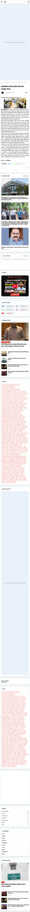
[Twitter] (12, 164)
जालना (18, 433)
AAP (14, 391)
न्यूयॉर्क (17, 442)
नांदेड (16, 440)
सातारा (20, 477)
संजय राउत (22, 475)
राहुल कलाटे (16, 468)
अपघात (3, 405)
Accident (18, 391)
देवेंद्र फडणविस (22, 435)
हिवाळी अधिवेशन (8, 482)
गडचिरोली (10, 426)
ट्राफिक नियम (9, 435)
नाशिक (20, 440)
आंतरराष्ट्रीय (20, 410)
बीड (22, 449)
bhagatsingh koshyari (6, 394)
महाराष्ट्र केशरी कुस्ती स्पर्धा (6, 456)
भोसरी (22, 451)
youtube (9, 313)
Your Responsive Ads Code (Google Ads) (15, 583)
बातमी (3, 449)
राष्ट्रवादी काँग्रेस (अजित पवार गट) (7, 468)
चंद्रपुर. (3, 428)
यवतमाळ (24, 461)
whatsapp (9, 309)
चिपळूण (15, 428)
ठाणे (13, 435)
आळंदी (20, 417)
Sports (10, 401)
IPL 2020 (22, 396)
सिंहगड (7, 479)
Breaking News (15, 394)
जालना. (22, 433)
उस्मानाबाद (16, 419)
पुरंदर (15, 447)
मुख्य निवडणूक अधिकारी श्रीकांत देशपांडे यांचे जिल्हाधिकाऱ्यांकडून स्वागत (18, 352)
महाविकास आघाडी (11, 458)
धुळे (13, 438)
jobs (8, 398)
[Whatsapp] (15, 164)
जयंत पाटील (9, 433)
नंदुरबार (20, 438)
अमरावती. (16, 405)
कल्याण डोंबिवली (23, 421)
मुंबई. (21, 461)
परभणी (7, 445)
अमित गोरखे (22, 405)
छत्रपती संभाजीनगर (13, 431)
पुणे (20, 445)
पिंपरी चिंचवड (7, 82)
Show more (25, 176)
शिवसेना (22, 472)
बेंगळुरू (3, 451)
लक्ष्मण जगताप (4, 470)
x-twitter (23, 306)
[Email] (20, 164)
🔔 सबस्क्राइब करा (15, 294)
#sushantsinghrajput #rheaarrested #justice (10, 389)
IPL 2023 (3, 398)
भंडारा (11, 451)
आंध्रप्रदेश (9, 412)
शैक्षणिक (11, 475)
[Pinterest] (17, 164)
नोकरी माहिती (12, 442)
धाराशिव (10, 438)
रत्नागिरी (3, 463)
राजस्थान (3, 465)
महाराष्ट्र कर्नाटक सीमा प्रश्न (15, 454)
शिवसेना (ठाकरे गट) (5, 475)
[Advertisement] (15, 788)
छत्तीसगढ (23, 428)
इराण (23, 417)
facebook (9, 306)
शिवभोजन (17, 472)
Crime (3, 396)
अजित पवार (15, 403)
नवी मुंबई (8, 440)
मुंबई (17, 461)
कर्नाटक (17, 421)
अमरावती (12, 405)
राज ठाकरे (12, 463)
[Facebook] (9, 164)
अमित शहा (3, 408)
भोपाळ (18, 451)
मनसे (25, 451)
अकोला (22, 401)
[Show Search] (1, 1)
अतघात (25, 403)
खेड (6, 426)
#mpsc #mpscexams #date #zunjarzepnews (10, 384)
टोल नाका (3, 435)
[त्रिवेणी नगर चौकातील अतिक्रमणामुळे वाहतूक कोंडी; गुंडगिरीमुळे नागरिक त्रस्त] (4, 373)
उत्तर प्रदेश (4, 419)
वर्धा (12, 470)
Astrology (24, 391)
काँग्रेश (3, 424)
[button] (28, 2)
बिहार (19, 449)
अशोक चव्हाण (4, 410)
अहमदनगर (9, 410)
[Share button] (23, 164)
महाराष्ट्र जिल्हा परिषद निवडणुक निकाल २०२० (19, 456)
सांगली (8, 477)
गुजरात (15, 426)
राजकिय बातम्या (18, 463)
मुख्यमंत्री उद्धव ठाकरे (12, 461)
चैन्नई (19, 428)
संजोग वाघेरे (4, 477)
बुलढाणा (26, 449)
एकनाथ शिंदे (21, 419)
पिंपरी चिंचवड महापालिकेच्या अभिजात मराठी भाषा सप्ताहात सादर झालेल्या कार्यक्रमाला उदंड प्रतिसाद (18, 365)
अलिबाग (24, 408)
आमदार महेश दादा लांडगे (5, 414)
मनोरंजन (3, 454)
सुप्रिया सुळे (12, 479)
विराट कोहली (4, 472)
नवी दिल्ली (3, 440)
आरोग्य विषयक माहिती (5, 417)
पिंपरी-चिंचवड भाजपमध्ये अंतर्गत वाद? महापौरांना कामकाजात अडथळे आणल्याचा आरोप (14, 248)
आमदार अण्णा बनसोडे (16, 412)
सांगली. (12, 477)
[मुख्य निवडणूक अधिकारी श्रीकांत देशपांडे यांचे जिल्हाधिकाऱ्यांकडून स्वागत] (4, 353)
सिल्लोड (3, 479)
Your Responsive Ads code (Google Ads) (15, 42)
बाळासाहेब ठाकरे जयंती (13, 449)
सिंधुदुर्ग (24, 477)
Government (16, 396)
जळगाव (14, 433)
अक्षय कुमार (4, 403)
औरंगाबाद (13, 421)
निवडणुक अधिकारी (5, 442)
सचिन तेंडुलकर (16, 475)
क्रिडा (3, 426)
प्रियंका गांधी (19, 447)
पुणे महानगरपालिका (5, 447)
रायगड (8, 465)
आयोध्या (21, 414)
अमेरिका (8, 408)
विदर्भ (23, 470)
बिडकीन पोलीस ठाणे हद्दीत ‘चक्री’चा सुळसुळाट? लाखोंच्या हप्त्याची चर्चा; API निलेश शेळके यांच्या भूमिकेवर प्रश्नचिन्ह (18, 905)
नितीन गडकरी (25, 440)
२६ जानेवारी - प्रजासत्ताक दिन (6, 391)
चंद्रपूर (7, 428)
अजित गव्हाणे (9, 403)
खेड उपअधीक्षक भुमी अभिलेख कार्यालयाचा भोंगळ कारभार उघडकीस (17, 359)
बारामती (7, 449)
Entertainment (9, 396)
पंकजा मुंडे (21, 442)
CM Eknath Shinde (23, 394)
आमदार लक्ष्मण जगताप (14, 414)
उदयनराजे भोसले (9, 419)
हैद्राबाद (14, 482)
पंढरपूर (25, 442)
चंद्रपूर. (11, 428)
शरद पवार (9, 472)
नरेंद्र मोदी (24, 438)
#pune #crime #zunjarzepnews (8, 387)
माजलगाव (24, 458)
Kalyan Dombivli (14, 398)
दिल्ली (17, 435)
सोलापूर (21, 479)
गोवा (22, 426)
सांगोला (16, 477)
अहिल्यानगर (15, 410)
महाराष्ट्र (8, 454)
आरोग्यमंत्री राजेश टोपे (14, 417)
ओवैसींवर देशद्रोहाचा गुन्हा (6, 421)
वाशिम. (19, 470)
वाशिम (15, 470)
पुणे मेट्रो (11, 447)
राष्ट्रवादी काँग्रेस (18, 465)
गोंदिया (19, 426)
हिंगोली (3, 482)
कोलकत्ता (14, 424)
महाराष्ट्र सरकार (4, 458)
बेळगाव (7, 451)
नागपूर (12, 440)
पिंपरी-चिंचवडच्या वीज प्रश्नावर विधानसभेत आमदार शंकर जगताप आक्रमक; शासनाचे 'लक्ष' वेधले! (14, 345)
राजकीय (24, 463)
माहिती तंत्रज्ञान (4, 461)
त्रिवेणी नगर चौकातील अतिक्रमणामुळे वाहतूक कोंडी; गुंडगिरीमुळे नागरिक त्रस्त (18, 372)
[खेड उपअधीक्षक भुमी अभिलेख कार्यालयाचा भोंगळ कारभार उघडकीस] (4, 360)
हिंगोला (25, 479)
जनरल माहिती (20, 431)
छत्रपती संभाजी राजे (5, 431)
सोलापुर (17, 479)
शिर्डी (13, 472)
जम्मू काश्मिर (4, 433)
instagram (23, 309)
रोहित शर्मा (21, 468)
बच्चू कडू (24, 447)
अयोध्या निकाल (19, 408)
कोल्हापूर (18, 424)
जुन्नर (26, 433)
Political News (5, 401)
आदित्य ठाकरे (4, 412)
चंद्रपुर (26, 426)
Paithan (25, 398)
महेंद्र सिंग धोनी (18, 458)
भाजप (14, 451)
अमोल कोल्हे (13, 408)
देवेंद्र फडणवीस (4, 438)
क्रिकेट (23, 424)
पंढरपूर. (3, 445)
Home (2, 82)
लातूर (9, 470)
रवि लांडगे (8, 463)
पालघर (11, 445)
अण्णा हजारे (20, 403)
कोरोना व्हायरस (8, 424)
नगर (16, 438)
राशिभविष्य (12, 465)
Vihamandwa (16, 401)
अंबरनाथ (7, 405)
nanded (20, 398)
